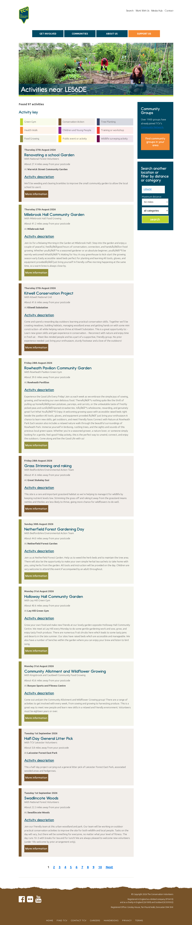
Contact (169, 10)
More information (36, 194)
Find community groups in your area (155, 142)
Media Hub (157, 10)
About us (112, 33)
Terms (139, 920)
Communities (80, 33)
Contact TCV (78, 920)
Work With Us (142, 10)
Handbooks (111, 920)
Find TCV (62, 920)
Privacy (127, 920)
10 (100, 867)
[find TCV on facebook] (22, 900)
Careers (95, 920)
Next (109, 867)
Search (130, 10)
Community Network (152, 127)
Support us (144, 33)
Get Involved (47, 33)
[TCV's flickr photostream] (30, 900)
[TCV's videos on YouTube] (38, 900)
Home (49, 920)
